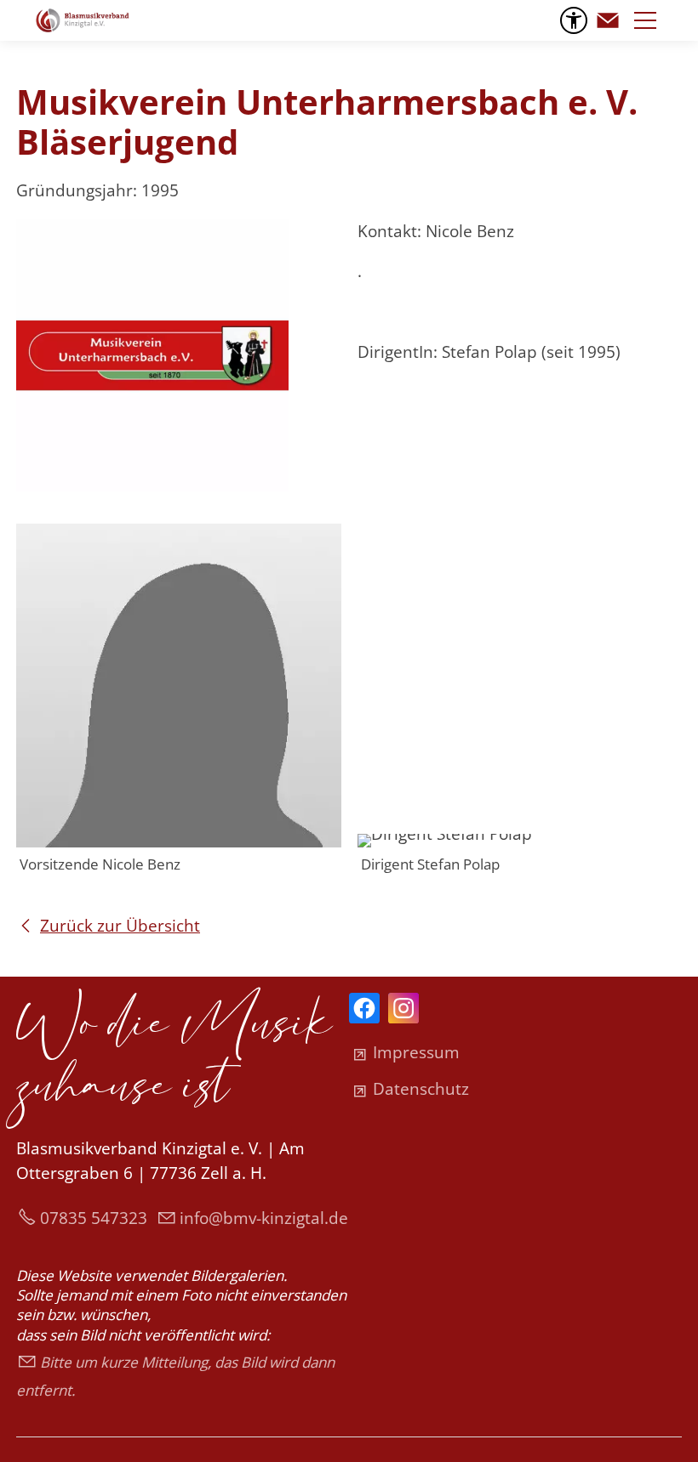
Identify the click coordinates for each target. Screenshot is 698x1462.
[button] (608, 20)
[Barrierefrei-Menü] (573, 20)
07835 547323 (93, 1218)
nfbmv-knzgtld (261, 1218)
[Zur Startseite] (82, 20)
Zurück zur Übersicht (120, 926)
